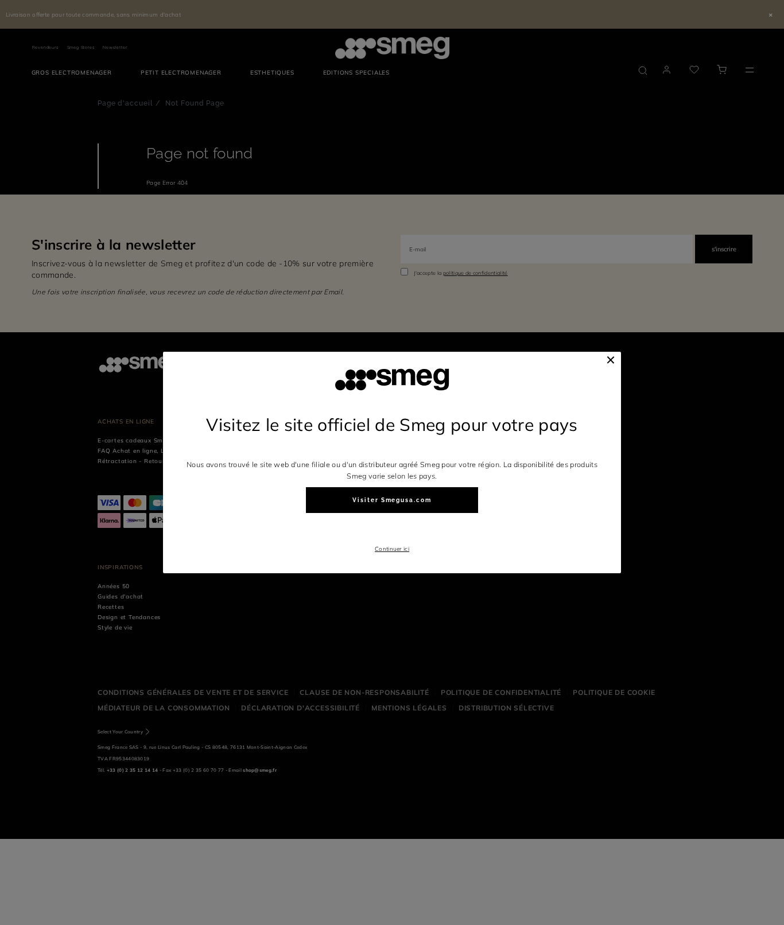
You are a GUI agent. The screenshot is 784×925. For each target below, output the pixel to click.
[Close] (610, 360)
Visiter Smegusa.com (391, 500)
